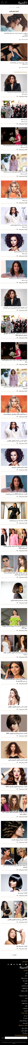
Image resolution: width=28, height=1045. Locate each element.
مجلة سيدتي (24, 1028)
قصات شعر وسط (22, 893)
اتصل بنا (25, 1018)
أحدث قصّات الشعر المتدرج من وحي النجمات (17, 92)
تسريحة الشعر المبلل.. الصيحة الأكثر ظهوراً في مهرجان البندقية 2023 (15, 334)
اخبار (26, 998)
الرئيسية (17, 7)
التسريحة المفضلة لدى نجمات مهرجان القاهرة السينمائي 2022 (15, 547)
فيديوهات (25, 1008)
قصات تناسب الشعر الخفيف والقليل (17, 707)
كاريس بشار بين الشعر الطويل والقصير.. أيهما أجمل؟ (15, 653)
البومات (25, 1011)
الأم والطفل (24, 988)
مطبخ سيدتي (24, 1031)
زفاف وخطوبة (24, 991)
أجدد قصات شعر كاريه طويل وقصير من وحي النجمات (15, 172)
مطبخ (26, 983)
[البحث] (5, 2)
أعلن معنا (25, 1023)
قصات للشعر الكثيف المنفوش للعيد (17, 760)
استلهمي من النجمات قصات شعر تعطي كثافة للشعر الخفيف (15, 34)
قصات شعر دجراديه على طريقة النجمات (18, 63)
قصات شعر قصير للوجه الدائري (19, 600)
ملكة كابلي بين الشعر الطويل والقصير (17, 919)
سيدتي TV (25, 1033)
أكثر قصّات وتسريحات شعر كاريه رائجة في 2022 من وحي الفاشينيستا (14, 680)
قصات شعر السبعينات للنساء (19, 840)
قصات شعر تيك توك (21, 946)
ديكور (26, 1006)
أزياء (26, 973)
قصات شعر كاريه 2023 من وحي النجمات (17, 278)
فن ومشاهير (24, 986)
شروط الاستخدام (23, 1021)
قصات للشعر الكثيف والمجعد (20, 252)
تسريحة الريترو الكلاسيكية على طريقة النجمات (17, 198)
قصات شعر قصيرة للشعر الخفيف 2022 (16, 733)
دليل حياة (25, 981)
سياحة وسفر (24, 1001)
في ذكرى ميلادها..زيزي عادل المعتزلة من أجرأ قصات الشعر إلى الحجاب (15, 574)
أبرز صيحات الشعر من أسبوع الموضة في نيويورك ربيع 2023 (14, 627)
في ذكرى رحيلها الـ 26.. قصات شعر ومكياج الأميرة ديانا (15, 145)
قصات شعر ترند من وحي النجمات (18, 520)
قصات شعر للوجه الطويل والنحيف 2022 (16, 786)
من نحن (25, 1016)
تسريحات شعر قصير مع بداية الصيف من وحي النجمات (15, 866)
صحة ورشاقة (24, 978)
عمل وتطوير (24, 1003)
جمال (26, 976)
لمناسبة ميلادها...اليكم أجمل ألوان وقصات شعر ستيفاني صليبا (14, 813)
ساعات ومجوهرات (23, 996)
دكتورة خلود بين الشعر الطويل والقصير (18, 225)
